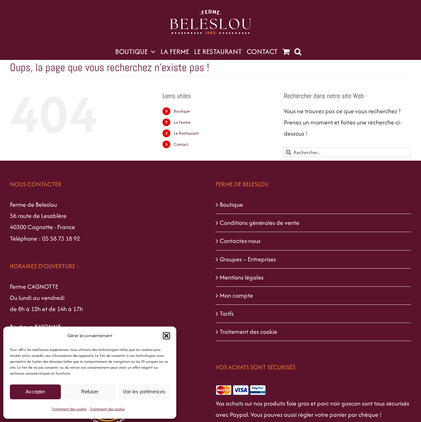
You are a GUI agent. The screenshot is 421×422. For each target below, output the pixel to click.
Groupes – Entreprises (248, 259)
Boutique (182, 111)
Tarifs (227, 313)
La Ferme (182, 122)
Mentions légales (241, 277)
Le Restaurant (186, 133)
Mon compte (236, 295)
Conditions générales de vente (259, 222)
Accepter (35, 391)
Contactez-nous (240, 240)
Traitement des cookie (69, 408)
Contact (181, 144)
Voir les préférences (144, 391)
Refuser (89, 391)
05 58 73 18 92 (61, 238)
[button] (166, 335)
